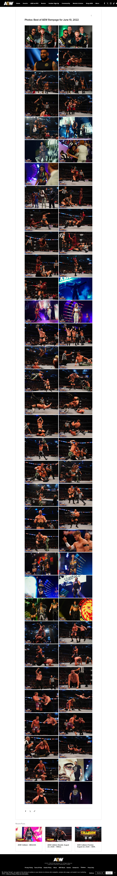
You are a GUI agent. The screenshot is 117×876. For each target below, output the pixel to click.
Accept (109, 873)
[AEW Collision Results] (58, 834)
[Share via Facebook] (25, 811)
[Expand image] (41, 36)
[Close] (115, 873)
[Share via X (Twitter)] (30, 811)
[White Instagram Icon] (111, 3)
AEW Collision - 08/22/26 (27, 845)
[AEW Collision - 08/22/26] (29, 834)
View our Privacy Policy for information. (17, 874)
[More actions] (91, 15)
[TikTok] (114, 3)
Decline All (100, 873)
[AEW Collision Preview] (88, 834)
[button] (65, 3)
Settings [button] (91, 873)
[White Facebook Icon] (104, 3)
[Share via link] (34, 811)
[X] (107, 3)
